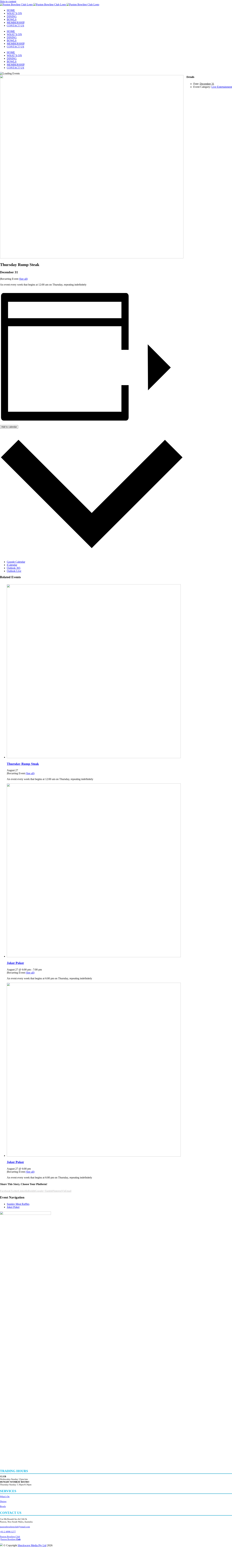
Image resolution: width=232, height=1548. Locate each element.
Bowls (3, 1506)
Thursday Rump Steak (23, 764)
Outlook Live (14, 571)
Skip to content (8, 1)
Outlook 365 (13, 567)
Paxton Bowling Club (10, 1536)
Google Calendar (16, 561)
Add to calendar (9, 427)
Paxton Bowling (11, 1539)
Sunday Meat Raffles (18, 1204)
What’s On (5, 1496)
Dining (3, 1501)
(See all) (23, 278)
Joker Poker (15, 963)
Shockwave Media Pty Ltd (32, 1545)
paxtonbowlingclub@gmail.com (15, 1526)
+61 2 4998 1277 (8, 1531)
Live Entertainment (221, 86)
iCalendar (12, 564)
